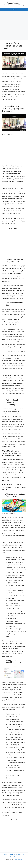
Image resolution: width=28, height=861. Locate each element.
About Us (6, 854)
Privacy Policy (20, 854)
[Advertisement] (14, 25)
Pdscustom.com (14, 3)
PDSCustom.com (18, 859)
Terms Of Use (14, 857)
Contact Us (12, 854)
